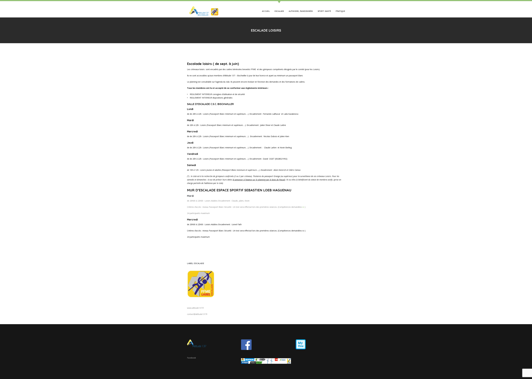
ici (303, 207)
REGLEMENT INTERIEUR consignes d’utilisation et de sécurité (217, 94)
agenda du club (223, 81)
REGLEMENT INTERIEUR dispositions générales (211, 97)
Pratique (340, 11)
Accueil (266, 11)
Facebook (191, 357)
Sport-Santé (324, 11)
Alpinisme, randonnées (301, 11)
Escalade (279, 11)
